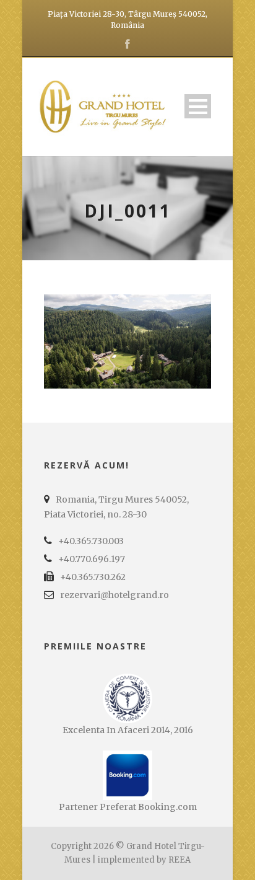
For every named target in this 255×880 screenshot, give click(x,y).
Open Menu (197, 106)
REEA (179, 860)
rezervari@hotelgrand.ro (114, 595)
